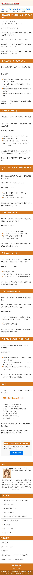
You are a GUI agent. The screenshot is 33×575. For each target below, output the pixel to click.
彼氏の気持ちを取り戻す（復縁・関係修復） (20, 9)
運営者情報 (7, 524)
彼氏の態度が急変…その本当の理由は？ (12, 559)
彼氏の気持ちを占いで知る (11, 520)
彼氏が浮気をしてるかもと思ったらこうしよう (16, 500)
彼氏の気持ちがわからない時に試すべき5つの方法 (15, 555)
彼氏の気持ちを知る (9, 504)
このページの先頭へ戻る (16, 565)
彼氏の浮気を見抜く (9, 512)
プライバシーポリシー (10, 528)
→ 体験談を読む (16, 452)
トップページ (4, 9)
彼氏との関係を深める (10, 508)
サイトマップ (16, 568)
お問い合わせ (7, 532)
